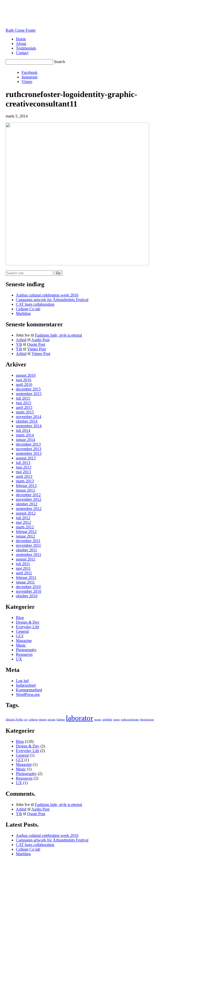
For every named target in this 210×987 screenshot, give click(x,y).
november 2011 (28, 545)
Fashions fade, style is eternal (58, 335)
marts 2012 (25, 527)
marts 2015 (25, 412)
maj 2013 (23, 472)
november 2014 (28, 416)
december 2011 (28, 541)
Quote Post (36, 344)
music (97, 719)
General (22, 631)
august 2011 (25, 559)
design (43, 719)
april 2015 (24, 407)
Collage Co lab (28, 309)
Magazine (24, 640)
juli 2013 (23, 462)
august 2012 (26, 513)
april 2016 (24, 384)
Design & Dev (27, 622)
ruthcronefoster (130, 719)
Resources (24, 654)
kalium (61, 719)
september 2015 (28, 393)
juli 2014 (23, 430)
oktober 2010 (26, 596)
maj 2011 (23, 568)
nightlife (107, 719)
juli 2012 (23, 518)
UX (19, 659)
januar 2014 (25, 439)
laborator (79, 718)
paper (116, 719)
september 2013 (28, 453)
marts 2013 (25, 481)
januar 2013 (25, 490)
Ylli (19, 344)
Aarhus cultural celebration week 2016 (47, 295)
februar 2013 (26, 485)
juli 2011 (23, 564)
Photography (26, 650)
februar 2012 (26, 531)
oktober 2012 (26, 504)
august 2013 (26, 458)
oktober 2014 (26, 421)
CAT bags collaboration (35, 304)
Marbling (23, 313)
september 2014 (28, 426)
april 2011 (24, 573)
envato (52, 719)
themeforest (147, 719)
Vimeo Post (36, 349)
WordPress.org (28, 694)
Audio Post (40, 340)
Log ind (22, 681)
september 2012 (28, 508)
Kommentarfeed (29, 690)
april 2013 (24, 476)
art (25, 719)
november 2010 (28, 591)
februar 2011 (26, 577)
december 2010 (28, 587)
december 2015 (28, 389)
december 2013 (28, 444)
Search (59, 62)
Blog (20, 617)
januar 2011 (25, 582)
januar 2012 (25, 536)
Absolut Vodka (14, 719)
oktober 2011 (26, 550)
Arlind (21, 340)
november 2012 (28, 499)
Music (21, 645)
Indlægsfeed (26, 685)
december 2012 (28, 495)
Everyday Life (27, 627)
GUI (19, 636)
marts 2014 (25, 435)
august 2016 (26, 375)
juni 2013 (23, 467)
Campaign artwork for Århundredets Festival (52, 300)
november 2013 (28, 449)
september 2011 (28, 554)
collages (33, 719)
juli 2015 (23, 398)
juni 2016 (23, 380)
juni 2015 (23, 403)
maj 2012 (23, 522)
